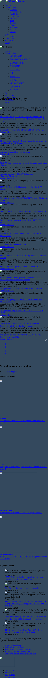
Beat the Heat (5, 220)
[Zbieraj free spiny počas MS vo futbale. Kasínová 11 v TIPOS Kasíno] (24, 294)
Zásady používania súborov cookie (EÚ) (20, 654)
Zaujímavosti (10, 675)
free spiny (11, 130)
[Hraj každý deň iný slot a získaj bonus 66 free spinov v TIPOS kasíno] (24, 228)
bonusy (13, 266)
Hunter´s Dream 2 (22, 130)
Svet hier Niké (36, 288)
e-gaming (3, 130)
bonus (2, 244)
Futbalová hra (13, 288)
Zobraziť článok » (7, 132)
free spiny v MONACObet (18, 174)
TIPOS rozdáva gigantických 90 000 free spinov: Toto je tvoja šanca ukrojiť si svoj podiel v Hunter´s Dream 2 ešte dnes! (22, 119)
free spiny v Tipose (15, 198)
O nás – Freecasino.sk (13, 645)
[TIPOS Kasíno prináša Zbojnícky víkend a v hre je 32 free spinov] (24, 181)
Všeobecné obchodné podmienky (18, 649)
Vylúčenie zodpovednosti (14, 647)
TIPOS (31, 130)
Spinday (11, 152)
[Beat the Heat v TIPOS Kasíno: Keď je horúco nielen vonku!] (24, 206)
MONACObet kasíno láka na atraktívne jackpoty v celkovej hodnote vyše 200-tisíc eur (25, 578)
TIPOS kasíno (40, 130)
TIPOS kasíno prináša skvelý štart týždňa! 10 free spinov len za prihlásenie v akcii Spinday (24, 631)
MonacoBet (13, 176)
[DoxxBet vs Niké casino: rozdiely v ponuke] (26, 584)
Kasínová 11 (27, 311)
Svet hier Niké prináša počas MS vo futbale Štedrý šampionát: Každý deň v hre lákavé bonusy (19, 325)
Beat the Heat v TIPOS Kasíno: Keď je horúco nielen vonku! (24, 211)
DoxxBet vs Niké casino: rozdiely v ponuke (22, 588)
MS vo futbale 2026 (24, 335)
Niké (29, 288)
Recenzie (8, 672)
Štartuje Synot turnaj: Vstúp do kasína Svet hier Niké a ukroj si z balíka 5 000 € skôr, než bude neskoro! (26, 618)
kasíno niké (22, 288)
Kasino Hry (9, 670)
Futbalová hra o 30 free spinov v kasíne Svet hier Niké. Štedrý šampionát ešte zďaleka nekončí (21, 278)
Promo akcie (10, 677)
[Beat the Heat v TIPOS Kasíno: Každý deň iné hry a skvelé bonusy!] (24, 250)
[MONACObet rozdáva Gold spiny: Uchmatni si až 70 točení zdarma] (24, 157)
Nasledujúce (11, 371)
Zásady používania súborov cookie (18, 651)
